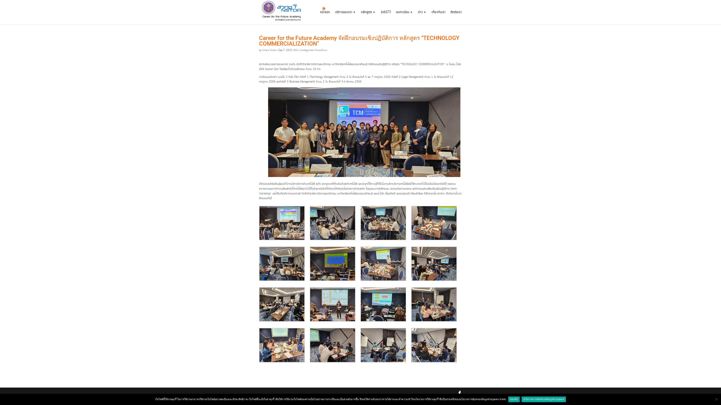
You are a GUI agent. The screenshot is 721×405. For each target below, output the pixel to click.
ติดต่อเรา (456, 13)
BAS (296, 50)
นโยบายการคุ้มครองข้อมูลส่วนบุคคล (543, 399)
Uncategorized (306, 50)
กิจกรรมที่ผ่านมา (321, 50)
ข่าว (420, 13)
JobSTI (386, 13)
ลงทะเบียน (402, 13)
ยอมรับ (514, 399)
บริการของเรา (343, 13)
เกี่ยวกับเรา (439, 13)
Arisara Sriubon (269, 50)
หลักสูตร (366, 13)
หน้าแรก (325, 13)
